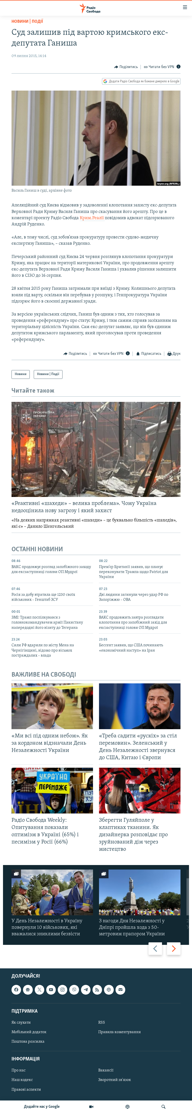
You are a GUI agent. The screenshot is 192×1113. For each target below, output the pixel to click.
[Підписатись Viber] (74, 990)
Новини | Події (27, 22)
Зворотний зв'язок (114, 1080)
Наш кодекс (22, 1080)
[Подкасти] (127, 1106)
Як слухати (21, 1023)
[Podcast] (109, 990)
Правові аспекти (26, 1090)
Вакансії (106, 1071)
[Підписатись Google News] (27, 990)
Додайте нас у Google (42, 1107)
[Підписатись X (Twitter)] (39, 990)
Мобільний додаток (29, 1032)
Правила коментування (119, 1032)
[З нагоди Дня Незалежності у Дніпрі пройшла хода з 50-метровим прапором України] (139, 892)
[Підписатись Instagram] (62, 990)
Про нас (19, 1071)
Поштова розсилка (28, 1042)
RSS (101, 1023)
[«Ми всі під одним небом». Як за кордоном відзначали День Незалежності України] (52, 706)
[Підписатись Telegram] (85, 990)
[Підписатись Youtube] (51, 990)
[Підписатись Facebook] (16, 990)
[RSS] (97, 990)
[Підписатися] (120, 990)
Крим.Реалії (92, 218)
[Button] (126, 67)
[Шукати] (163, 1106)
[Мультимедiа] (91, 1106)
